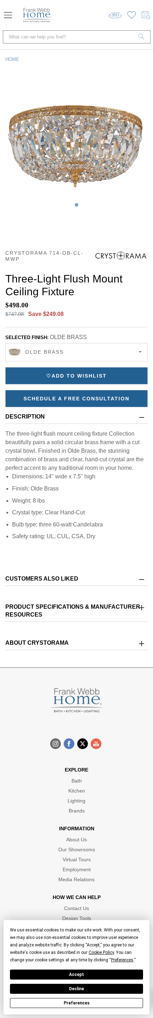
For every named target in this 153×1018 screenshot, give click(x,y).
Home (12, 59)
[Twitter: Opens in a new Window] (82, 743)
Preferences (77, 1003)
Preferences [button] (122, 959)
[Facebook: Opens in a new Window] (69, 743)
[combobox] (76, 352)
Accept (76, 974)
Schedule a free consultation (76, 398)
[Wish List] (131, 15)
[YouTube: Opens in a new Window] (96, 743)
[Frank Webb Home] (36, 15)
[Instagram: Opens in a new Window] (55, 743)
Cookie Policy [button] (101, 952)
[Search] (142, 36)
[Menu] (8, 15)
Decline (76, 988)
